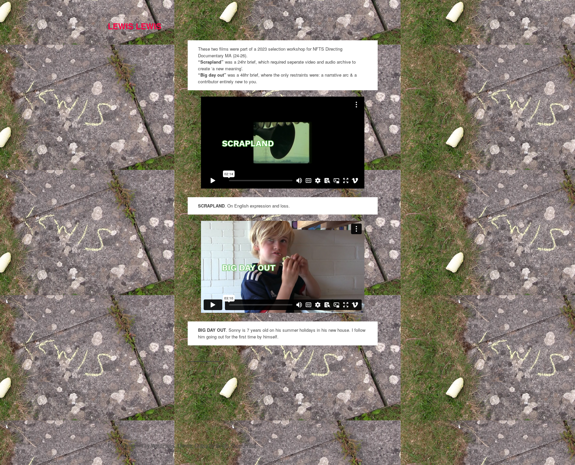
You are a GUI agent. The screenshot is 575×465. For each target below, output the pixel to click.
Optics (201, 445)
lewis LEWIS (134, 26)
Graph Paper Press (236, 445)
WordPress (162, 445)
